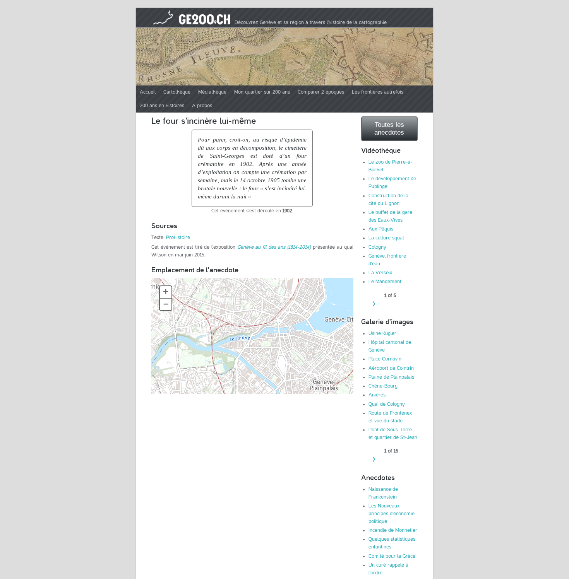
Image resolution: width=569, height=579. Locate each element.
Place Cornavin (384, 359)
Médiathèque (212, 92)
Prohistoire (178, 237)
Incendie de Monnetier (392, 530)
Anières (377, 395)
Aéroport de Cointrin (391, 368)
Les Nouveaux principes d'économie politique (391, 513)
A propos (202, 105)
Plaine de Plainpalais (391, 377)
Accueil (148, 92)
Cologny (377, 247)
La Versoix (380, 272)
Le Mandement (384, 281)
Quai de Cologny (386, 404)
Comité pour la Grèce (391, 556)
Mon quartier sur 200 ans (262, 92)
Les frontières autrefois (377, 92)
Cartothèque (176, 92)
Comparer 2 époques (321, 92)
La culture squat (386, 238)
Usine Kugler (382, 333)
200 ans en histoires (162, 105)
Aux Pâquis (380, 229)
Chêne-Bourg (383, 386)
